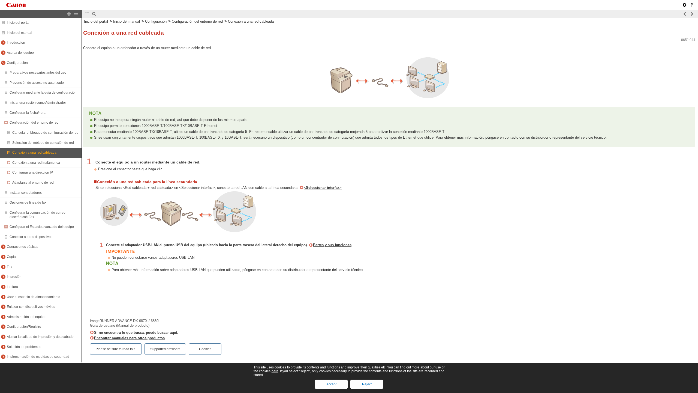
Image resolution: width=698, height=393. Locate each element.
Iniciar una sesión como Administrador (38, 103)
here (275, 371)
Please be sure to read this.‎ (116, 349)
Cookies (205, 349)
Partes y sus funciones (332, 245)
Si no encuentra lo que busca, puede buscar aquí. (136, 333)
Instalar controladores (26, 193)
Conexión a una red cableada (34, 152)
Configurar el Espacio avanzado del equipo (42, 227)
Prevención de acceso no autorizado (37, 83)
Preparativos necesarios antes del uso (38, 73)
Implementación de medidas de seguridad (38, 357)
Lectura (12, 287)
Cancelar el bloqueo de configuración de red (45, 133)
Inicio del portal (18, 23)
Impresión (14, 277)
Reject (367, 384)
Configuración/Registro (24, 327)
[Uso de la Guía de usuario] (692, 5)
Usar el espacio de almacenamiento (33, 297)
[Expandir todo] (69, 14)
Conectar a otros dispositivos (31, 237)
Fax (9, 267)
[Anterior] (685, 14)
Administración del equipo (26, 317)
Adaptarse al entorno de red (33, 182)
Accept (331, 384)
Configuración (17, 63)
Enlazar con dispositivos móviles (31, 307)
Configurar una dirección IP (32, 172)
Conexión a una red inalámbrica (36, 163)
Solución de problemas (24, 347)
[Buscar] (94, 14)
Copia (11, 257)
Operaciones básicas (22, 247)
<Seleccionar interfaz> (323, 188)
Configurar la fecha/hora (28, 113)
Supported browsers (165, 349)
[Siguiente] (692, 14)
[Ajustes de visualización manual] (685, 5)
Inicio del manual (19, 33)
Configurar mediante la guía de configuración (43, 92)
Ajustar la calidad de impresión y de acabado (40, 337)
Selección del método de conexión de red (43, 143)
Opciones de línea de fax (28, 202)
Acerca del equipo (20, 53)
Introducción (16, 42)
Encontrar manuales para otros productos (129, 338)
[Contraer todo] (76, 14)
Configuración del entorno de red (34, 122)
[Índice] (87, 14)
